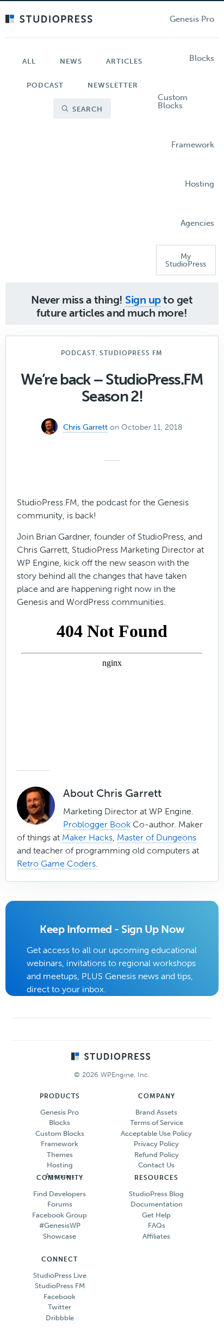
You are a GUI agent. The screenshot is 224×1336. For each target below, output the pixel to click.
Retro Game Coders (56, 863)
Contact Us (156, 1165)
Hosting (60, 1165)
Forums (59, 1204)
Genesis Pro (59, 1112)
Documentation (156, 1204)
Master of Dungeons (156, 837)
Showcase (59, 1236)
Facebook (59, 1296)
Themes (60, 1155)
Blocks (59, 1122)
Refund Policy (156, 1155)
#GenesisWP (59, 1225)
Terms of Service (156, 1122)
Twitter (59, 1307)
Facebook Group (59, 1215)
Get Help (156, 1215)
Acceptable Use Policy (156, 1133)
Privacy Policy (156, 1144)
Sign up (143, 299)
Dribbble (60, 1318)
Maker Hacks (87, 837)
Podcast (78, 353)
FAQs (156, 1225)
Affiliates (156, 1236)
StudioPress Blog (156, 1194)
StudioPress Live (59, 1275)
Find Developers (59, 1194)
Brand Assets (156, 1112)
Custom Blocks (59, 1133)
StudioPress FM (131, 353)
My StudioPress (185, 260)
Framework (59, 1144)
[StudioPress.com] (50, 19)
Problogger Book (96, 824)
